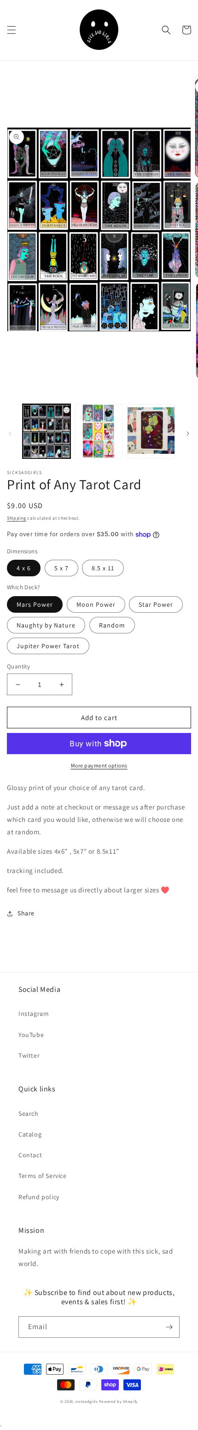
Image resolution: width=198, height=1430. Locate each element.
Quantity (18, 666)
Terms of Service (42, 1176)
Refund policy (38, 1197)
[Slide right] (188, 433)
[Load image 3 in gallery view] (151, 431)
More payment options (99, 765)
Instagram (33, 1013)
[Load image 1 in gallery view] (46, 431)
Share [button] (26, 913)
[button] (11, 30)
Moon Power (96, 604)
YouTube (31, 1035)
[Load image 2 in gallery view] (99, 431)
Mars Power (35, 604)
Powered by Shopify (118, 1401)
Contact (30, 1155)
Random (112, 625)
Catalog (29, 1134)
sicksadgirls (86, 1401)
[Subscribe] (169, 1327)
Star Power (156, 604)
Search (28, 1113)
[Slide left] (10, 433)
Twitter (29, 1055)
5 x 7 (61, 568)
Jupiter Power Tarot (48, 646)
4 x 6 (24, 568)
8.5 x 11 (103, 568)
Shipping (16, 518)
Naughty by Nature (46, 625)
